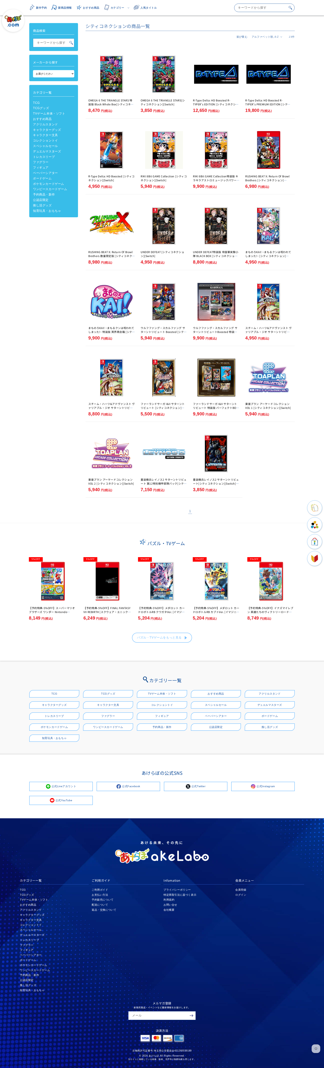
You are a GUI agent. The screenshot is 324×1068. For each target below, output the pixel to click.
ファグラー (41, 162)
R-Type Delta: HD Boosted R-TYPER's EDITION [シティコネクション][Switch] (215, 104)
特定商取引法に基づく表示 (180, 894)
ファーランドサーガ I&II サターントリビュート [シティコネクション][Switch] (163, 408)
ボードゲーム (42, 178)
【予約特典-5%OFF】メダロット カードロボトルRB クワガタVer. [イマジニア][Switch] (161, 612)
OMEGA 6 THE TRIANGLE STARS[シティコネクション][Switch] (163, 102)
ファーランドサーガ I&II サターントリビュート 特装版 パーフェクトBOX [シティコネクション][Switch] (215, 408)
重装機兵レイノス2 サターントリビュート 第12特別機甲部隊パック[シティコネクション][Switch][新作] (164, 483)
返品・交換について (104, 909)
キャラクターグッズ (47, 129)
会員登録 (240, 889)
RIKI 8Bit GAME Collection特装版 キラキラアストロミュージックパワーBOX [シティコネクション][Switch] (215, 180)
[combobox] (264, 8)
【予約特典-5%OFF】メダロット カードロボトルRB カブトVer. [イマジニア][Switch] (216, 612)
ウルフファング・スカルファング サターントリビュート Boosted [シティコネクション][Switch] (163, 332)
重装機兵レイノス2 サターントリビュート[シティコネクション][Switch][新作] (216, 483)
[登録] (191, 1015)
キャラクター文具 (45, 135)
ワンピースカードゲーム (50, 189)
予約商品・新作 (44, 194)
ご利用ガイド (100, 889)
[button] (115, 7)
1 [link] (190, 511)
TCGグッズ (41, 108)
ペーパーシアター (45, 173)
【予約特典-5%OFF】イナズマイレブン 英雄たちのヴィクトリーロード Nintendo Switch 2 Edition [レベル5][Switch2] (271, 614)
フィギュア (41, 167)
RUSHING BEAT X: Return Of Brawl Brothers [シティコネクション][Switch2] (267, 180)
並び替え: (242, 37)
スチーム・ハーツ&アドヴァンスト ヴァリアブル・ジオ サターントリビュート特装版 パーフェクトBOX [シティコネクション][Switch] (111, 409)
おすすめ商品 (42, 119)
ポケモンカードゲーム (48, 183)
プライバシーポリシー (177, 889)
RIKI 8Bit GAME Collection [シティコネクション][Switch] (164, 178)
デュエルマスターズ (47, 151)
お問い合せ (170, 904)
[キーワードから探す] (290, 8)
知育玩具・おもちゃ (47, 210)
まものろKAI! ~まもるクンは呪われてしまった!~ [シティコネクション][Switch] (268, 256)
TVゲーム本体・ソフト (49, 113)
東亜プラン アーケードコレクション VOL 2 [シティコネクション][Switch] (111, 481)
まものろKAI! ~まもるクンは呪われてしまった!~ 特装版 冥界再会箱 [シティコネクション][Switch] (111, 332)
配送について (100, 904)
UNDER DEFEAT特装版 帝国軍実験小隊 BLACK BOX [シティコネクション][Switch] (215, 256)
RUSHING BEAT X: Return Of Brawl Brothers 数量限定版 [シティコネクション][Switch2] (111, 256)
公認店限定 (41, 200)
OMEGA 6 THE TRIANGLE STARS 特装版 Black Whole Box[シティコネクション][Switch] (111, 104)
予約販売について (103, 899)
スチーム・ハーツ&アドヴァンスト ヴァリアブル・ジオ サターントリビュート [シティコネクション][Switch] (268, 332)
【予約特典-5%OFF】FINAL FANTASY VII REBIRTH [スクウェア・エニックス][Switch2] (106, 612)
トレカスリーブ (44, 156)
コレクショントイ (45, 140)
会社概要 (169, 909)
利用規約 (169, 899)
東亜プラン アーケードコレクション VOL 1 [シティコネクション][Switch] (268, 406)
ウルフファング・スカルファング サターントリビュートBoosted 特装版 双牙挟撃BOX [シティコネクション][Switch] (215, 334)
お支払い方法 (100, 894)
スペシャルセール (45, 146)
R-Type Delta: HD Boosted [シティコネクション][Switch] (111, 178)
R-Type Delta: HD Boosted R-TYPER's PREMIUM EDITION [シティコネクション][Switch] (267, 104)
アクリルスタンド (45, 124)
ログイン (240, 894)
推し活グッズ (42, 205)
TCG (36, 102)
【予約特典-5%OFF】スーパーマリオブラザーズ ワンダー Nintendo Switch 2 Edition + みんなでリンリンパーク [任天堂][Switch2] (52, 614)
